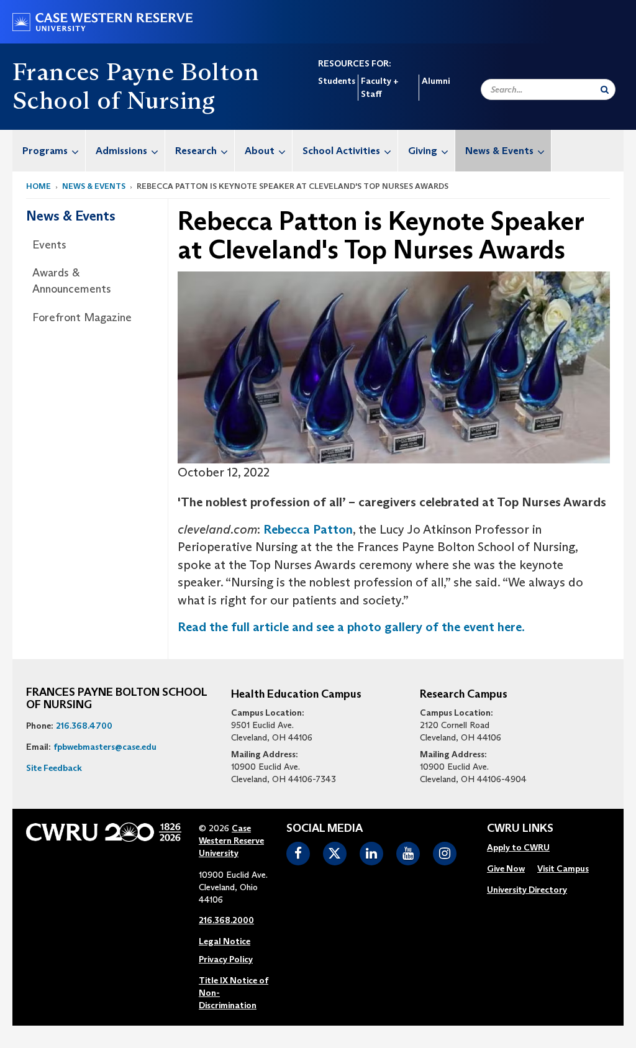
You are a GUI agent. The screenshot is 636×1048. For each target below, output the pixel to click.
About (260, 151)
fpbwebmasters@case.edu (105, 746)
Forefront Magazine (82, 317)
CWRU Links (520, 828)
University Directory (527, 889)
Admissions (121, 151)
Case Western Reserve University (231, 840)
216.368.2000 (226, 920)
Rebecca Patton (308, 529)
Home (38, 186)
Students (336, 80)
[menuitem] (49, 150)
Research (196, 151)
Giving (422, 151)
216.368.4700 (84, 725)
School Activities (341, 151)
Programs (45, 151)
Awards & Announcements (71, 281)
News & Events (499, 151)
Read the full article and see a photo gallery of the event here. (351, 626)
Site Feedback (54, 767)
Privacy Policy (226, 959)
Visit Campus (563, 868)
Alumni (436, 80)
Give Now (506, 868)
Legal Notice (224, 941)
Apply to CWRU (518, 847)
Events (49, 245)
